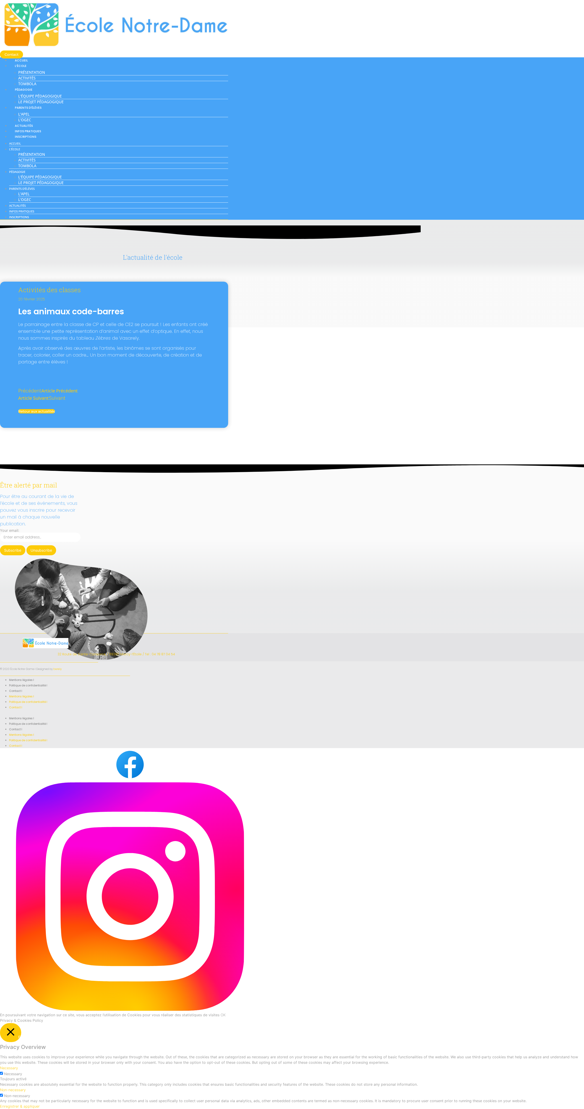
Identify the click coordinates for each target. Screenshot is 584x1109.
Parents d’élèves (28, 108)
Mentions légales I (21, 680)
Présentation (31, 72)
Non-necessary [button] (13, 1090)
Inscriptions (25, 137)
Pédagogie (23, 89)
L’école (20, 66)
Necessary (13, 1074)
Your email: (9, 530)
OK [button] (223, 1015)
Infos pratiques (28, 131)
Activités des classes (49, 290)
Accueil (21, 60)
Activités (27, 78)
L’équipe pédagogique (40, 96)
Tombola (27, 83)
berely (57, 669)
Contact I (15, 691)
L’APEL (24, 114)
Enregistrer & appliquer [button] (20, 1106)
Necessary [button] (9, 1068)
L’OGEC (24, 119)
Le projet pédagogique (41, 101)
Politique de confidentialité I (28, 685)
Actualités (24, 126)
